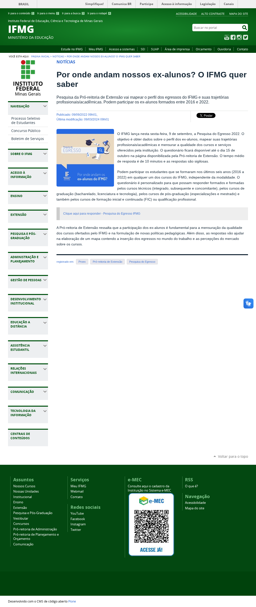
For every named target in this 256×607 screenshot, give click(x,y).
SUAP (155, 49)
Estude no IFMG (72, 49)
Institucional (22, 497)
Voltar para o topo (233, 456)
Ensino (18, 502)
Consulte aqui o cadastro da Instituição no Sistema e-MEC (149, 488)
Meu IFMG (96, 49)
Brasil (23, 4)
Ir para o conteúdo (21, 13)
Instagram (239, 37)
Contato (242, 49)
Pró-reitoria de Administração (35, 529)
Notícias (58, 56)
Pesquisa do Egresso (142, 261)
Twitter (245, 37)
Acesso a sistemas (122, 49)
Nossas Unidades (26, 491)
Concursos (21, 524)
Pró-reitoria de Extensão (107, 261)
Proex (82, 261)
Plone (72, 601)
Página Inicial (40, 56)
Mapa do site (238, 14)
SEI (143, 49)
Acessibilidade (186, 14)
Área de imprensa (177, 49)
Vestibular (20, 518)
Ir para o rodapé (99, 13)
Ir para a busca (73, 13)
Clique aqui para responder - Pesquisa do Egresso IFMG (101, 213)
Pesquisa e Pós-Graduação (32, 513)
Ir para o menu (47, 13)
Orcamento (204, 49)
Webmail (77, 491)
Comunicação (23, 544)
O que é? (191, 486)
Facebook (233, 37)
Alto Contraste (212, 14)
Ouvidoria (224, 49)
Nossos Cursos (24, 486)
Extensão (20, 508)
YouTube (226, 37)
